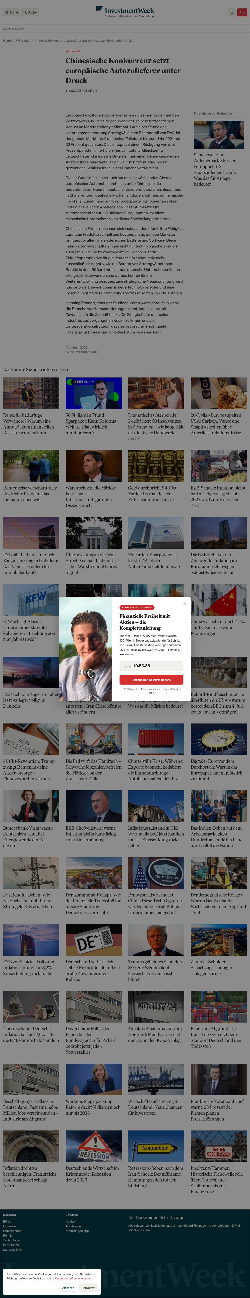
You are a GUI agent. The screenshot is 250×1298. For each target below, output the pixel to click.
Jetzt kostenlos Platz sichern (151, 680)
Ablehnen (68, 1287)
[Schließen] (184, 603)
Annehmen (88, 1287)
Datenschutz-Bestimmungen (73, 1278)
